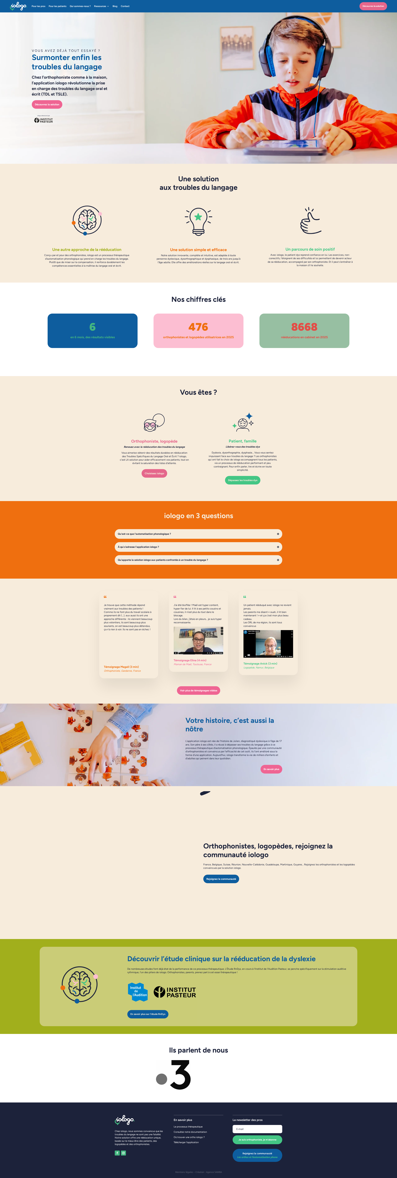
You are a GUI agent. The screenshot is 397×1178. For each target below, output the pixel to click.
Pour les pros (38, 6)
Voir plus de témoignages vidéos (198, 690)
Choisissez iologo (154, 473)
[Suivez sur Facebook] (117, 1153)
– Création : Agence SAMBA (208, 1172)
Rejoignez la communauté (221, 878)
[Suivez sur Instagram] (123, 1153)
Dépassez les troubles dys (242, 480)
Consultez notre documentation (190, 1132)
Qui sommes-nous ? (80, 6)
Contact (125, 6)
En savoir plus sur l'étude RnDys (147, 1014)
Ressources (100, 6)
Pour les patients (57, 6)
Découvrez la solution (373, 6)
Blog (115, 6)
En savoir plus (271, 769)
